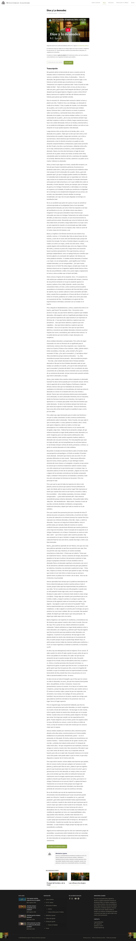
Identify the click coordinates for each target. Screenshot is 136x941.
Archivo (50, 909)
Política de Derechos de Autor (98, 937)
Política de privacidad (111, 937)
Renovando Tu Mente (51, 905)
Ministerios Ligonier (53, 13)
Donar (47, 928)
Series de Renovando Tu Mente (56, 912)
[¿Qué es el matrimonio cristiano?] (4, 935)
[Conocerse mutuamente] (132, 935)
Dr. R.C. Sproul (49, 902)
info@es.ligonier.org (99, 927)
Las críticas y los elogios (77, 883)
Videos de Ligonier (50, 918)
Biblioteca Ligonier (50, 915)
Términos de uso (87, 937)
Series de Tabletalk (53, 925)
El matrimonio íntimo (83, 45)
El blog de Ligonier (50, 921)
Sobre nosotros (50, 899)
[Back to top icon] (129, 938)
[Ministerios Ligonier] (15, 2)
